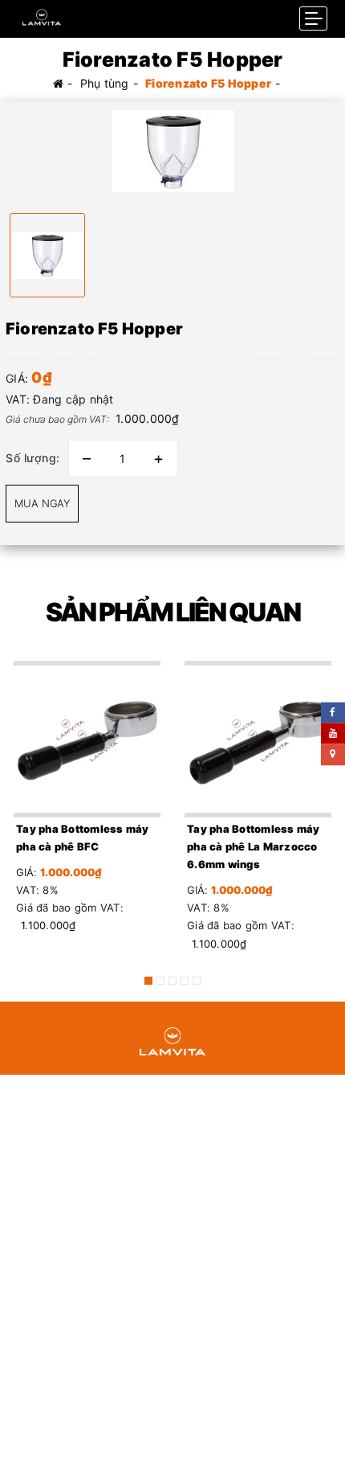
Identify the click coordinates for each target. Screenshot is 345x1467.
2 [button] (160, 981)
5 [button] (197, 981)
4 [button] (185, 981)
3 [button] (172, 981)
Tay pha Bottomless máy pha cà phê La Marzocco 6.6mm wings (253, 846)
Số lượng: (33, 458)
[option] (172, 151)
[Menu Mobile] (313, 18)
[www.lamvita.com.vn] (42, 14)
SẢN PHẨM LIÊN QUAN (173, 612)
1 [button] (148, 981)
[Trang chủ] (58, 83)
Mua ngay (42, 503)
